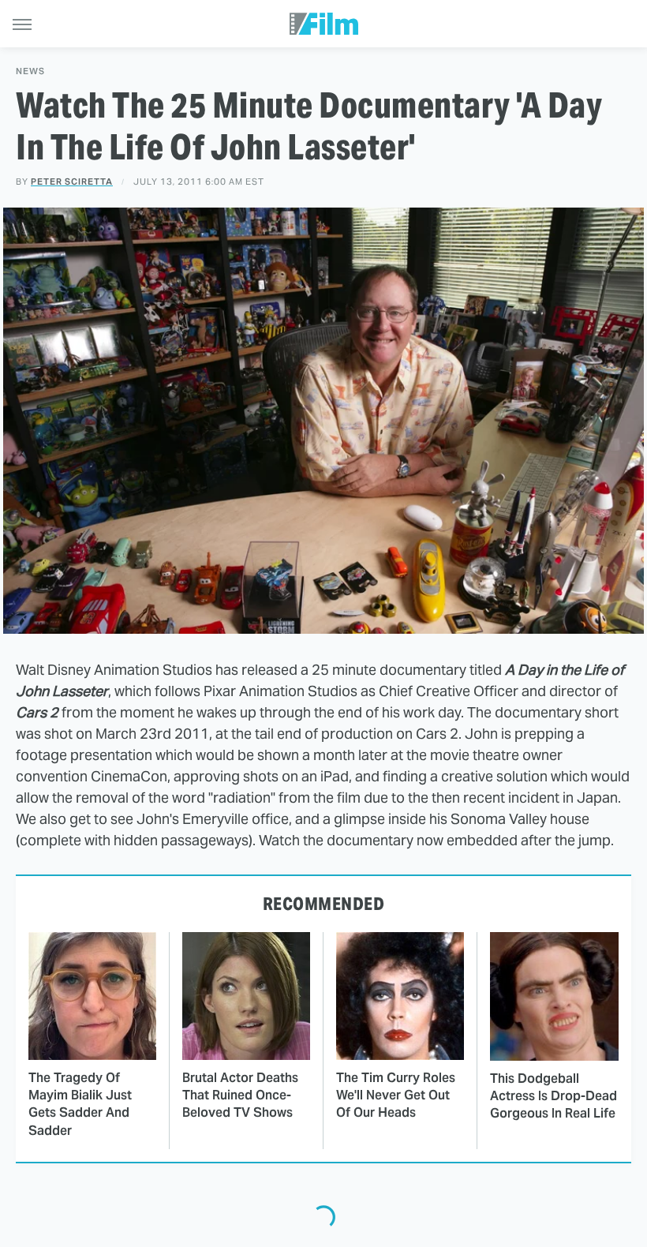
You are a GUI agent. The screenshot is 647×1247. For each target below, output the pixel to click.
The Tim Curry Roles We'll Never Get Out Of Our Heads (395, 1095)
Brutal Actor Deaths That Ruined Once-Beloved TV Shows (240, 1095)
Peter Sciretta (72, 181)
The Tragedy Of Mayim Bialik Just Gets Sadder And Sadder (80, 1104)
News (30, 71)
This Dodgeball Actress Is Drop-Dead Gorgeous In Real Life (553, 1096)
